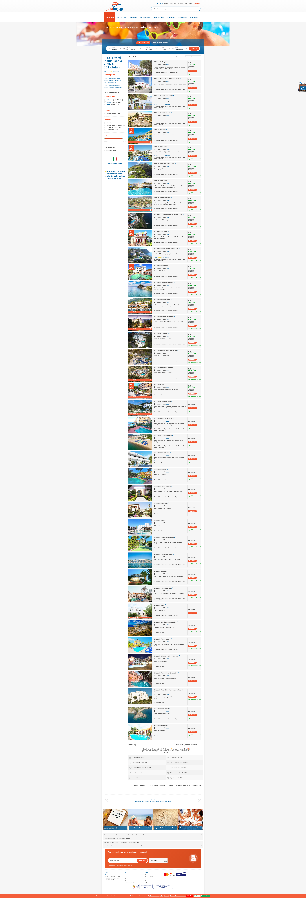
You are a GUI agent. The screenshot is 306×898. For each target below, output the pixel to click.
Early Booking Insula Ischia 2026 (179, 763)
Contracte (147, 875)
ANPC (146, 882)
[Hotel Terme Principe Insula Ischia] (140, 645)
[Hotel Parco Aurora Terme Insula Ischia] (140, 425)
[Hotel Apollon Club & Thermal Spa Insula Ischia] (140, 357)
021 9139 (160, 3)
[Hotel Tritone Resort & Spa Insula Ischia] (140, 560)
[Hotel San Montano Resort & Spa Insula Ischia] (140, 628)
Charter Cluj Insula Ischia (111, 83)
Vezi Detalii (192, 71)
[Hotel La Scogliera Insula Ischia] (140, 68)
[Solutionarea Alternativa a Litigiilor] (143, 886)
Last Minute (171, 17)
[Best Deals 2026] (302, 87)
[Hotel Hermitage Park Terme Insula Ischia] (140, 543)
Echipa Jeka (173, 3)
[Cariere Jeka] (190, 819)
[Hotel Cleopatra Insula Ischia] (140, 476)
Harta (167, 64)
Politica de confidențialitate (178, 896)
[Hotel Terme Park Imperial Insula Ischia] (140, 102)
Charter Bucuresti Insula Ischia (112, 80)
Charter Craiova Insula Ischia (112, 85)
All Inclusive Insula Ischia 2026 (178, 773)
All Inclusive (133, 17)
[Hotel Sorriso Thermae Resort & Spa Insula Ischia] (140, 255)
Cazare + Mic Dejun (112, 129)
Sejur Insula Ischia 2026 (176, 778)
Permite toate (205, 896)
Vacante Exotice (158, 17)
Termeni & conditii (182, 3)
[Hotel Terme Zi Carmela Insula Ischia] (140, 594)
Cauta (193, 48)
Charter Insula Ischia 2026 (140, 763)
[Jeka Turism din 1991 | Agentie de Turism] (115, 11)
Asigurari (147, 878)
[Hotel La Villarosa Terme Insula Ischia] (140, 442)
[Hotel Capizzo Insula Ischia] (140, 136)
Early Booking (182, 17)
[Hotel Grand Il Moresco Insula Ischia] (140, 204)
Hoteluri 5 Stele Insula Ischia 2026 (142, 768)
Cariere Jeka (183, 828)
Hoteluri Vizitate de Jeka (136, 828)
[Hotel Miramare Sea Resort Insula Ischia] (140, 289)
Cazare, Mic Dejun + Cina (114, 127)
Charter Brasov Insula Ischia (112, 78)
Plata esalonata (149, 880)
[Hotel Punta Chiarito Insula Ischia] (140, 715)
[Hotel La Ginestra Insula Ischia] (140, 340)
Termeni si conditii (109, 879)
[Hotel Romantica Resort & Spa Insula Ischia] (140, 170)
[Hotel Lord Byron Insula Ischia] (140, 577)
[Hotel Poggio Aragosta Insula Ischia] (140, 306)
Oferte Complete (145, 17)
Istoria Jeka (128, 877)
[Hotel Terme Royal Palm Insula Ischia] (140, 119)
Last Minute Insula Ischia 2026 (178, 768)
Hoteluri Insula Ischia (138, 758)
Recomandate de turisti (113, 113)
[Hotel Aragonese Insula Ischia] (140, 732)
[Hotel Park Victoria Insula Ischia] (140, 272)
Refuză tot (190, 896)
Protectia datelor (149, 877)
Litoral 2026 (110, 17)
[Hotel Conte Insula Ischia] (140, 391)
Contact (190, 3)
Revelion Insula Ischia (138, 773)
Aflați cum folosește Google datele (159, 896)
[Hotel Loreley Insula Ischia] (140, 526)
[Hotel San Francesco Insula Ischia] (140, 459)
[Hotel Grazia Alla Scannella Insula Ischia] (140, 374)
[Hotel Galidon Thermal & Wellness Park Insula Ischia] (140, 85)
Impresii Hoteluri (159, 828)
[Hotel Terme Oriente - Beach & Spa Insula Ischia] (140, 679)
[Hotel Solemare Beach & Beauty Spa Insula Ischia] (140, 662)
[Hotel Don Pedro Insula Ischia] (140, 238)
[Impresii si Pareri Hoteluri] (165, 819)
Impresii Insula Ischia (138, 778)
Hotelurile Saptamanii (110, 828)
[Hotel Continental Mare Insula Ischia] (140, 408)
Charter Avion (121, 17)
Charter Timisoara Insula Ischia (113, 87)
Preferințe (197, 896)
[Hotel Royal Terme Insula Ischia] (140, 153)
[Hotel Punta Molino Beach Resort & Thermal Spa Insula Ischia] (140, 696)
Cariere (166, 3)
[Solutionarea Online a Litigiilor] (163, 886)
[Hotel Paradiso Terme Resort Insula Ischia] (140, 323)
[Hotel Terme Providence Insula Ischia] (140, 493)
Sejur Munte (194, 17)
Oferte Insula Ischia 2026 (177, 758)
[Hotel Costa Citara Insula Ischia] (140, 187)
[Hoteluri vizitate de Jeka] (140, 819)
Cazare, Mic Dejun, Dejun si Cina (116, 125)
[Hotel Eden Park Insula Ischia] (140, 510)
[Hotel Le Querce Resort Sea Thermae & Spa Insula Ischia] (140, 221)
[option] (153, 800)
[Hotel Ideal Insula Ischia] (140, 611)
